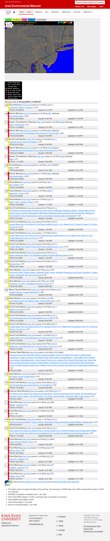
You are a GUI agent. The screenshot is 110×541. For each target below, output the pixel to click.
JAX (48, 165)
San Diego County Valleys (19, 393)
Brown (11, 442)
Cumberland (13, 107)
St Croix (46, 283)
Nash (17, 202)
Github (60, 525)
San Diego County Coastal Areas (21, 376)
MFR (54, 324)
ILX (48, 439)
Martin (11, 124)
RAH (49, 105)
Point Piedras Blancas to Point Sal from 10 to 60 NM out (30, 385)
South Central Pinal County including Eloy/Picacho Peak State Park (61, 360)
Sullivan (12, 450)
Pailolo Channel (37, 422)
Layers (8, 19)
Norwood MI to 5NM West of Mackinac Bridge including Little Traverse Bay (56, 213)
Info (46, 12)
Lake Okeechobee (16, 116)
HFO (54, 419)
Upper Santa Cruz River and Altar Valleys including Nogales (32, 355)
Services (76, 12)
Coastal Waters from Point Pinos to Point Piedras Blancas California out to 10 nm (39, 235)
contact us (79, 7)
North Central (50, 272)
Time (24, 19)
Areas (29, 12)
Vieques (12, 275)
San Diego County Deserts (54, 396)
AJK (53, 139)
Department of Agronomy (10, 525)
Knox (11, 413)
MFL (50, 113)
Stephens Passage (29, 142)
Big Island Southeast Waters (20, 422)
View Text (26, 105)
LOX (48, 298)
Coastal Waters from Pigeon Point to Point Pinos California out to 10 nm (36, 246)
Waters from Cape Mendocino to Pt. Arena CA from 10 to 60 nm (33, 346)
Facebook (62, 516)
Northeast (40, 272)
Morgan (25, 442)
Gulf (10, 185)
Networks (54, 12)
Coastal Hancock (15, 292)
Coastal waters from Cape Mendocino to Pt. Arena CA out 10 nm (33, 338)
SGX (48, 374)
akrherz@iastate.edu (36, 524)
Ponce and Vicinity (16, 272)
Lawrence (20, 405)
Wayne (22, 107)
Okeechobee (19, 124)
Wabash (12, 405)
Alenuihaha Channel (52, 422)
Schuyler (18, 442)
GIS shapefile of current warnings (33, 482)
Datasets (38, 12)
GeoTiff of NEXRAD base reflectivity (65, 482)
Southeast (20, 275)
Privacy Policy (88, 529)
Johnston (23, 202)
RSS (60, 534)
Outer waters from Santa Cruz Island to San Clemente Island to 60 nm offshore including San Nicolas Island (50, 430)
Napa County (84, 396)
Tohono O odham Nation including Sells (24, 365)
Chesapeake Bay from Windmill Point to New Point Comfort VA (33, 150)
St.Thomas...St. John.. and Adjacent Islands (25, 283)
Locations (16, 19)
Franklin (16, 185)
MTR (54, 221)
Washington (13, 193)
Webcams (87, 12)
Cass (31, 442)
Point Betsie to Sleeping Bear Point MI (23, 210)
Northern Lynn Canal (17, 309)
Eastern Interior (30, 272)
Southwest (86, 272)
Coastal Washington (30, 292)
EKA (54, 335)
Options (31, 19)
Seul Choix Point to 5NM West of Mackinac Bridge (58, 210)
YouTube (61, 530)
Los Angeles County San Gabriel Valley (24, 301)
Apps (21, 12)
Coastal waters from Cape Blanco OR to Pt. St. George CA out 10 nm (35, 326)
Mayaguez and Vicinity (73, 272)
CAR (58, 289)
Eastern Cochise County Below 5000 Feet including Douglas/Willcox (46, 357)
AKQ (50, 148)
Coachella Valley (71, 396)
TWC (56, 352)
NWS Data (66, 12)
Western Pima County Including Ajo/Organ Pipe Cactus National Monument (69, 365)
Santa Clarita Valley (47, 301)
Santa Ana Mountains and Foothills (66, 393)
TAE (48, 182)
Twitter (60, 521)
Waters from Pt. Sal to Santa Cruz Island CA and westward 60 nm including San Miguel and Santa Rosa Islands (53, 431)
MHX (49, 191)
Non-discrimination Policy (92, 526)
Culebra (94, 272)
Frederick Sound (15, 142)
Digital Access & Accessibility (93, 531)
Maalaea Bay (87, 422)
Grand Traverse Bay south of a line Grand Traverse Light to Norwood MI (48, 215)
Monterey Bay (14, 264)
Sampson (29, 107)
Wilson (30, 202)
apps (101, 7)
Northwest (59, 272)
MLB (62, 122)
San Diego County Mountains (41, 393)
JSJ (47, 270)
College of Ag (6, 523)
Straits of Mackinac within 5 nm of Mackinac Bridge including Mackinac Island (38, 255)
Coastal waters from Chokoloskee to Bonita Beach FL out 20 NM (33, 133)
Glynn (11, 167)
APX (54, 208)
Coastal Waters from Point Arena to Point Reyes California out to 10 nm (36, 224)
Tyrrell (21, 193)
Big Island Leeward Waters (71, 422)
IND (48, 402)
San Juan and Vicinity (33, 275)
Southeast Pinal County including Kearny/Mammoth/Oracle (71, 362)
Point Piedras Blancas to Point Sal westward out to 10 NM (31, 318)
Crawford (20, 459)
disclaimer (91, 7)
